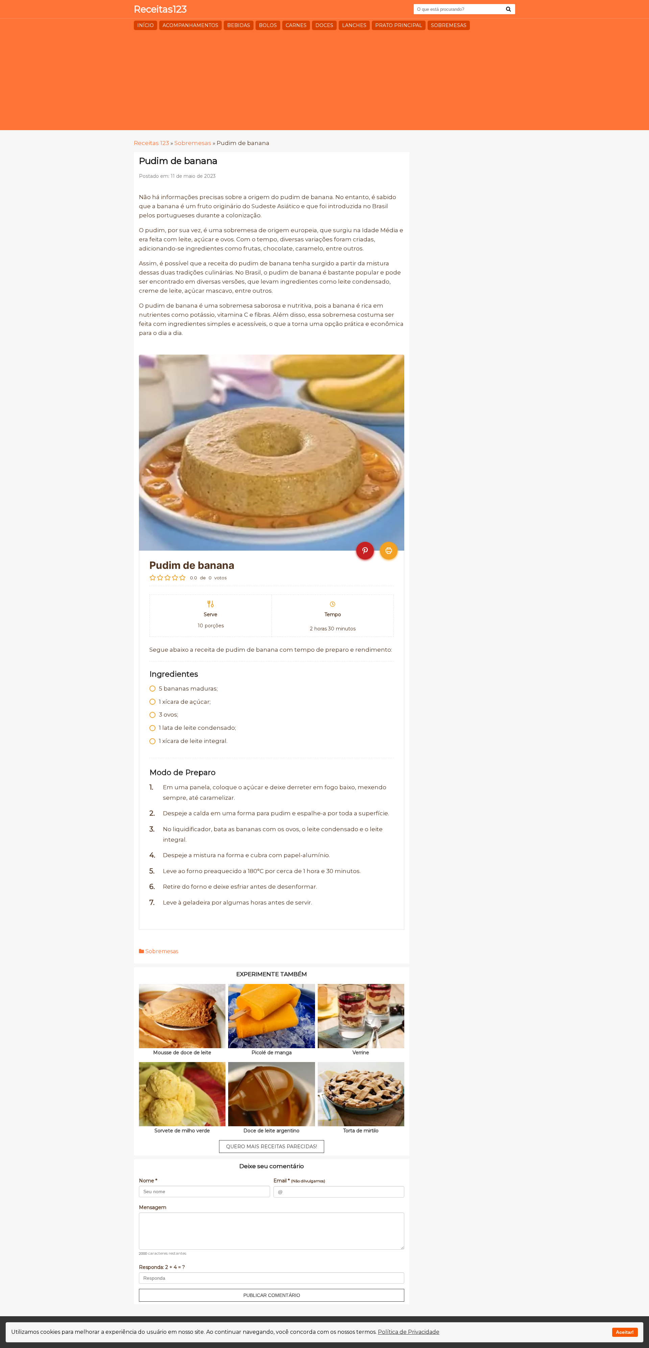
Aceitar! (625, 1332)
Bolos (268, 25)
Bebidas (238, 25)
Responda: (162, 1267)
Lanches (354, 25)
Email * (299, 1181)
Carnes (296, 25)
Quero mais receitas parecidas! (271, 1147)
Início (145, 25)
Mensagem (152, 1207)
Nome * (148, 1181)
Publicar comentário (271, 1295)
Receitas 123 (151, 143)
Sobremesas (448, 25)
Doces (324, 25)
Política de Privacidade (408, 1332)
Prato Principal (398, 25)
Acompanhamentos (190, 25)
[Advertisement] (324, 82)
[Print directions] (389, 550)
